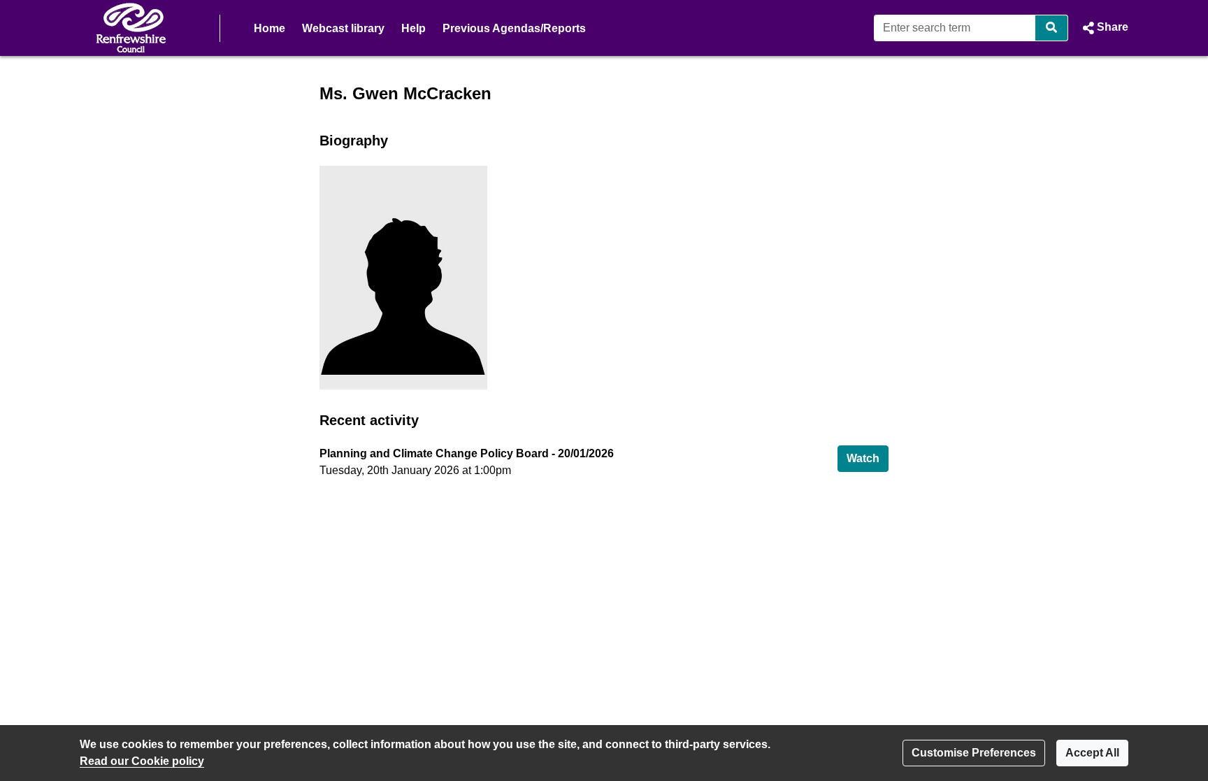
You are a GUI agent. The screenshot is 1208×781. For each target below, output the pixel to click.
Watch (868, 458)
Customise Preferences (974, 753)
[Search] (1051, 28)
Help (413, 28)
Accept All (1092, 753)
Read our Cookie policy (142, 761)
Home (269, 28)
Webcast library (343, 28)
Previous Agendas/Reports (514, 28)
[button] (1103, 28)
